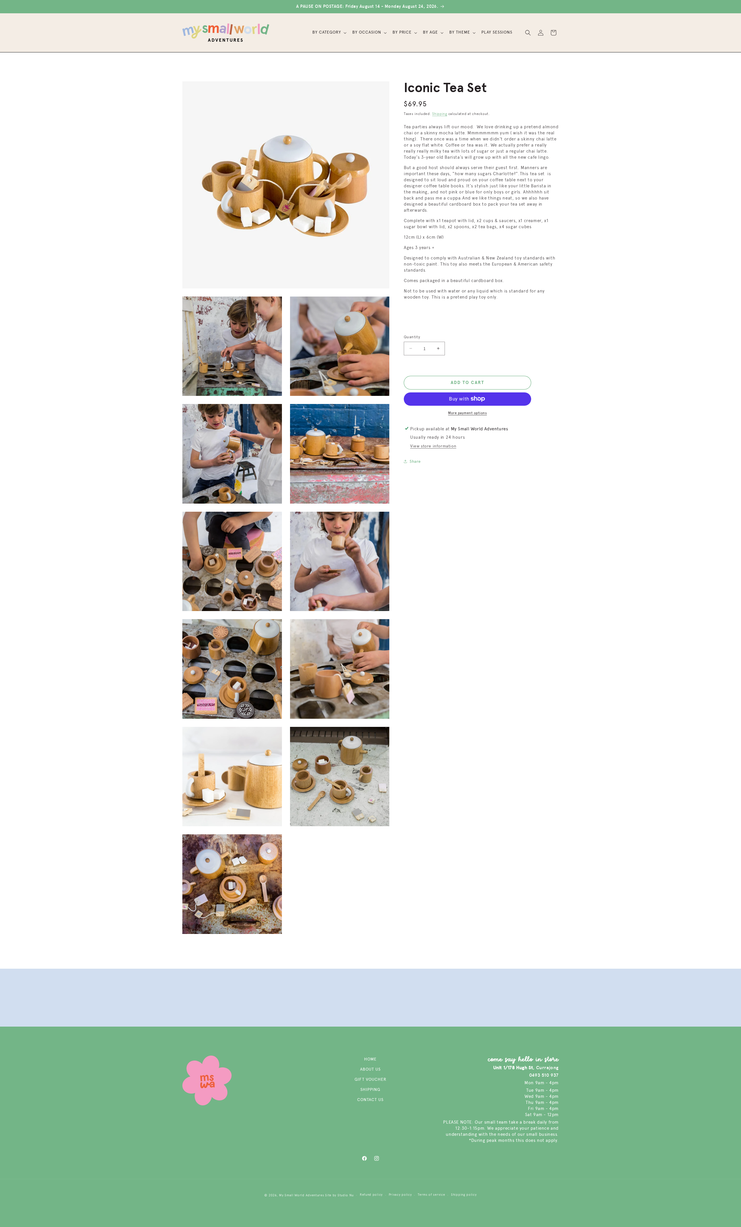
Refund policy (371, 1195)
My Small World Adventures (301, 1195)
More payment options (467, 413)
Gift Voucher (370, 1079)
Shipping (439, 114)
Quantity (412, 337)
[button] (329, 32)
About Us (370, 1069)
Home (370, 1059)
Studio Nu (346, 1195)
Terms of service (431, 1195)
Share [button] (415, 461)
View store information (433, 445)
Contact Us (370, 1099)
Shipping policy (464, 1195)
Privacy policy (400, 1195)
